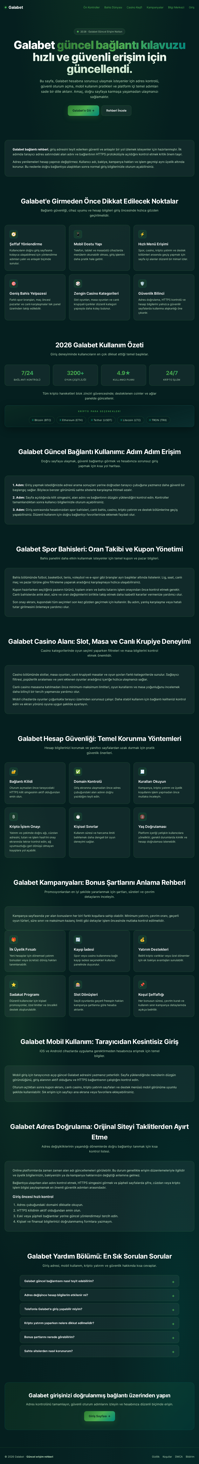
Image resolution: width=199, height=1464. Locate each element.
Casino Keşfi (134, 7)
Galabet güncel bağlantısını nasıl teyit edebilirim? (59, 1281)
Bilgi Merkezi (176, 7)
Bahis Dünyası (113, 7)
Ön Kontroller (91, 7)
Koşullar (167, 1456)
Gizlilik (156, 1456)
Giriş (191, 7)
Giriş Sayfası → (99, 1416)
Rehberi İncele (116, 110)
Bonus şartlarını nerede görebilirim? (49, 1337)
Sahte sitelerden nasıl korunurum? (48, 1351)
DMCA (179, 1456)
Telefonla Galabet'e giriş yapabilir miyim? (53, 1309)
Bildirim (190, 1456)
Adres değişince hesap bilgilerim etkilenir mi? (56, 1295)
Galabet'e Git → (83, 110)
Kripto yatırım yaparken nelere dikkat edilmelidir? (59, 1323)
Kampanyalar (155, 7)
